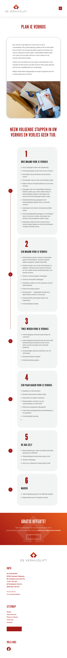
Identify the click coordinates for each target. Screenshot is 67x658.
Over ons (10, 620)
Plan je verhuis (12, 617)
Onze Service (11, 614)
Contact (10, 622)
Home (9, 612)
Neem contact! (33, 537)
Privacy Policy (11, 591)
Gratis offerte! (14, 629)
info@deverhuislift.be (17, 579)
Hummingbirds (15, 594)
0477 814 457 (12, 581)
